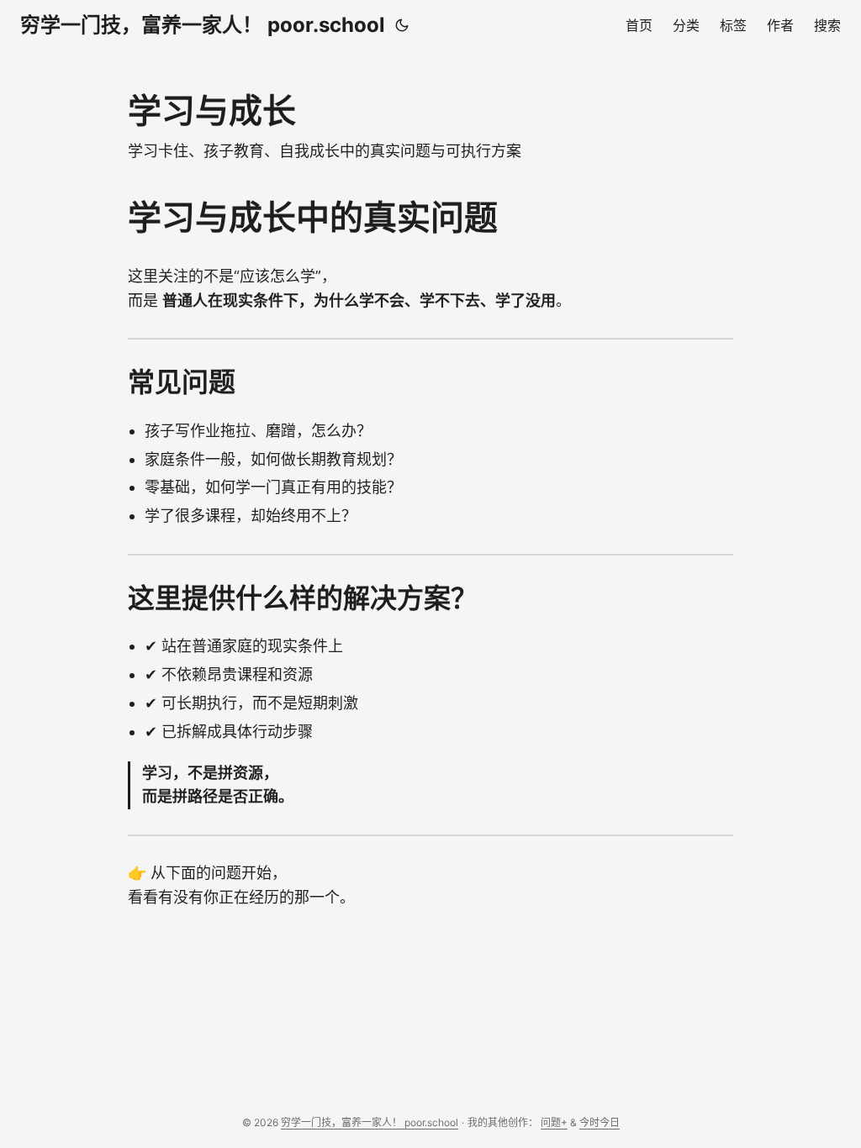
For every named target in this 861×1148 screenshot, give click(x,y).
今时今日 (599, 1122)
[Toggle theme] (402, 25)
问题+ (554, 1122)
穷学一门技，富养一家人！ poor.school (202, 25)
